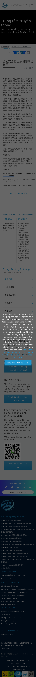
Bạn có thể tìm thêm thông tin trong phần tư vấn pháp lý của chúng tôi (17, 352)
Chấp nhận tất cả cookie (18, 363)
